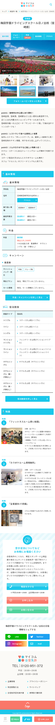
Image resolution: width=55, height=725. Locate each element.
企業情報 (11, 681)
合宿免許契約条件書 (16, 693)
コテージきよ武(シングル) (29, 333)
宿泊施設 (38, 36)
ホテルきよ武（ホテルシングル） (32, 361)
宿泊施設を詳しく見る (27, 398)
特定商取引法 (13, 687)
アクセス (49, 36)
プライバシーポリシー (38, 681)
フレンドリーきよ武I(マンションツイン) (35, 349)
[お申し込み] (43, 721)
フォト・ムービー (16, 36)
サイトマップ (34, 687)
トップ (4, 11)
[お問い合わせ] (15, 721)
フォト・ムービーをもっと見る (27, 101)
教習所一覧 (13, 11)
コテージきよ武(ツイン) (28, 326)
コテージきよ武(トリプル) (29, 320)
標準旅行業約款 (35, 693)
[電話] (27, 721)
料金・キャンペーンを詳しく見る (27, 297)
